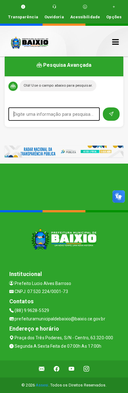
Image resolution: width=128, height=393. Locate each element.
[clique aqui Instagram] (86, 369)
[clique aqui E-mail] (41, 369)
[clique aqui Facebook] (56, 369)
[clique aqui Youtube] (71, 369)
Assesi (42, 385)
